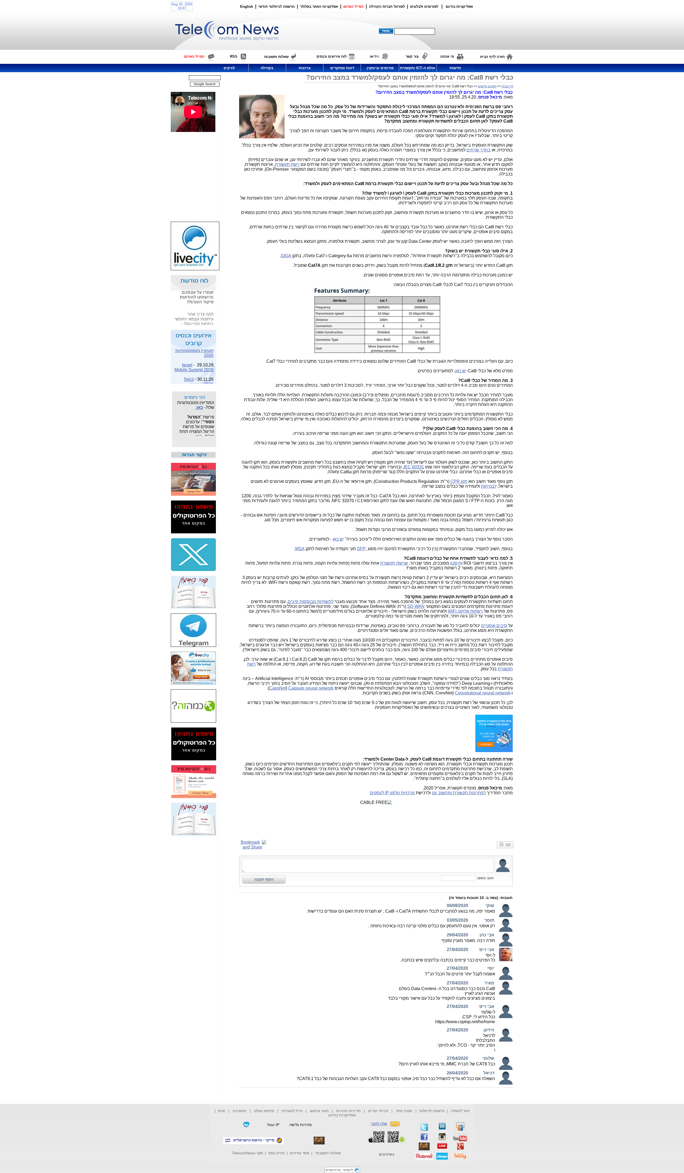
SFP (361, 548)
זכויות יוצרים (378, 1111)
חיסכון (455, 563)
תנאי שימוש (319, 1111)
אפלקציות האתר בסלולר (319, 7)
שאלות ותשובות (328, 1153)
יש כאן (461, 371)
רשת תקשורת (287, 164)
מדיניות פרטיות (348, 1111)
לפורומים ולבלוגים (424, 7)
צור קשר (412, 56)
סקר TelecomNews (247, 1153)
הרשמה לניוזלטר (432, 1111)
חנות (221, 1111)
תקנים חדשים (487, 86)
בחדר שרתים (479, 150)
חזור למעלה (460, 1111)
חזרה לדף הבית (492, 57)
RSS (233, 56)
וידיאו (374, 56)
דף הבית (507, 86)
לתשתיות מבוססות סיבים (310, 601)
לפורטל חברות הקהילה (387, 7)
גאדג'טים (386, 1154)
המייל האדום (353, 7)
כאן (210, 322)
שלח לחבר (379, 1123)
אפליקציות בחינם (342, 1115)
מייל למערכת (292, 1111)
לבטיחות (488, 486)
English (246, 7)
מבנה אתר (404, 1111)
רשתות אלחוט (465, 611)
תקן (458, 481)
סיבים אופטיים (494, 625)
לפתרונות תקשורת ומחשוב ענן (459, 793)
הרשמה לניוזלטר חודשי (277, 7)
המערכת (239, 1111)
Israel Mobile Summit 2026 (193, 361)
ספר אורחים (299, 1153)
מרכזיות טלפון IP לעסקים (392, 793)
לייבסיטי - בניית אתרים (339, 1169)
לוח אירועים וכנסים (332, 56)
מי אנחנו (447, 56)
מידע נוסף (276, 1153)
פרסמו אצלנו (264, 1111)
